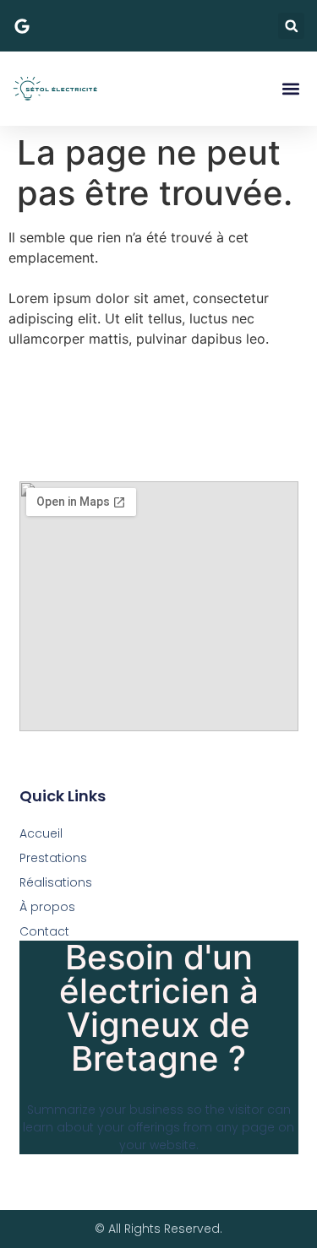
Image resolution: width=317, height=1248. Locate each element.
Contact (44, 931)
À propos (47, 906)
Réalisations (55, 882)
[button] (291, 26)
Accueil (41, 833)
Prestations (53, 857)
